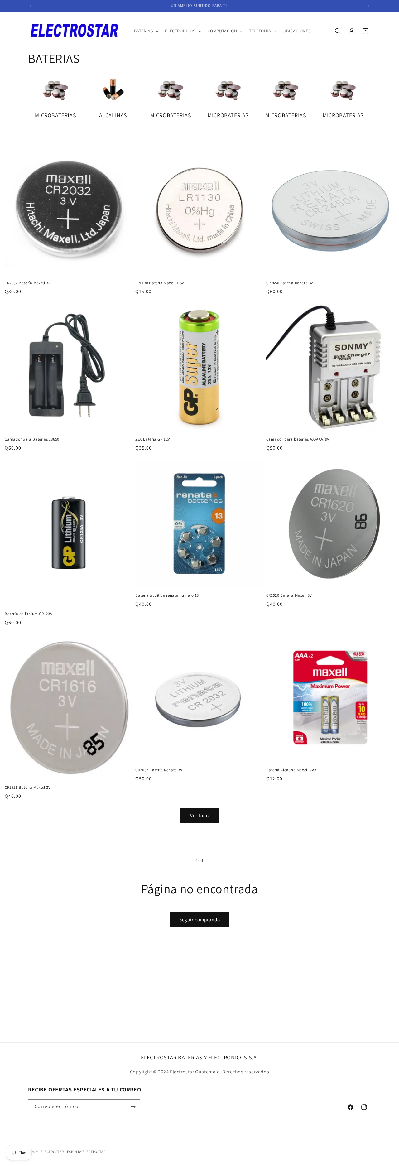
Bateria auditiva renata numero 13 (167, 595)
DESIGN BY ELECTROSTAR (85, 1151)
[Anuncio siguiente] (369, 6)
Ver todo (199, 815)
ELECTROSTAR (53, 1151)
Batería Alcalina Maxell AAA (291, 770)
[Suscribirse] (133, 1106)
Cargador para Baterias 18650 (32, 439)
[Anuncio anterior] (30, 6)
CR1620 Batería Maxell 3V (289, 595)
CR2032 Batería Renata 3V (158, 770)
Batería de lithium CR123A (28, 613)
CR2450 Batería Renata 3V (289, 283)
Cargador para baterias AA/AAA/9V (297, 439)
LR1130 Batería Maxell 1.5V (159, 283)
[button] (145, 30)
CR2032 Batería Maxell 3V (27, 283)
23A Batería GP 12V (152, 439)
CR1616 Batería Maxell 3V (27, 787)
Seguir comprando (199, 920)
